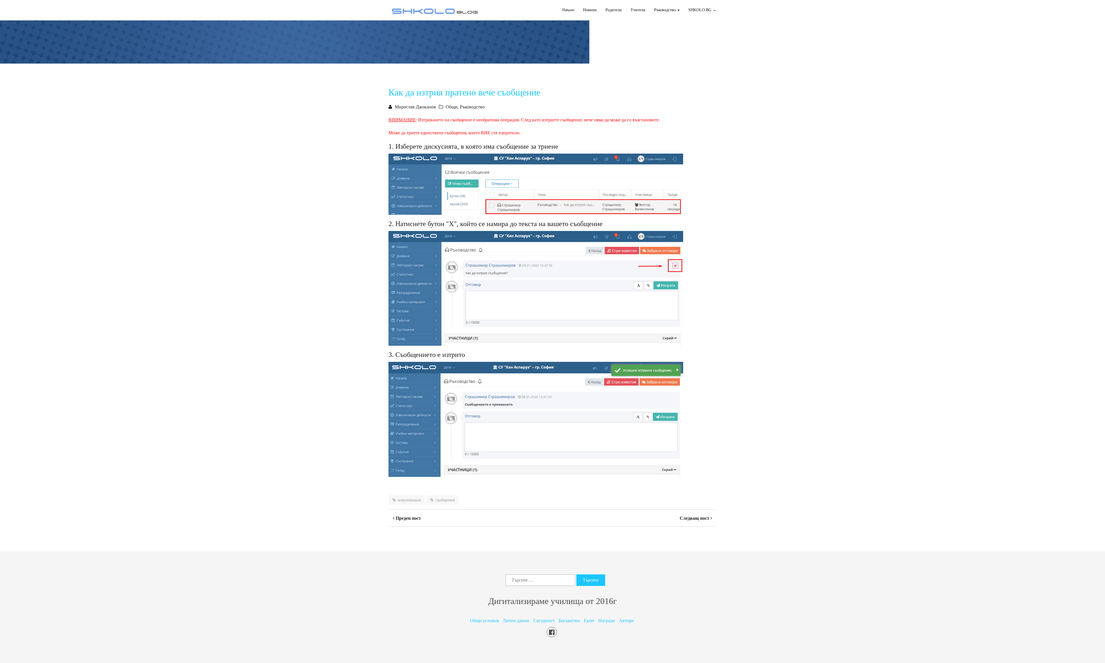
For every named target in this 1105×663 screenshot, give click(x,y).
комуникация (409, 500)
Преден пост (408, 518)
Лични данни (516, 620)
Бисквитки (569, 620)
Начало (568, 10)
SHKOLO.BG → (702, 10)
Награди (606, 620)
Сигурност (544, 620)
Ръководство (472, 106)
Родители (613, 10)
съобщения (445, 500)
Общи (452, 106)
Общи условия (484, 620)
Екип (589, 620)
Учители (637, 10)
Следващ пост (695, 518)
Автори (626, 620)
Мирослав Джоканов (415, 106)
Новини (590, 10)
